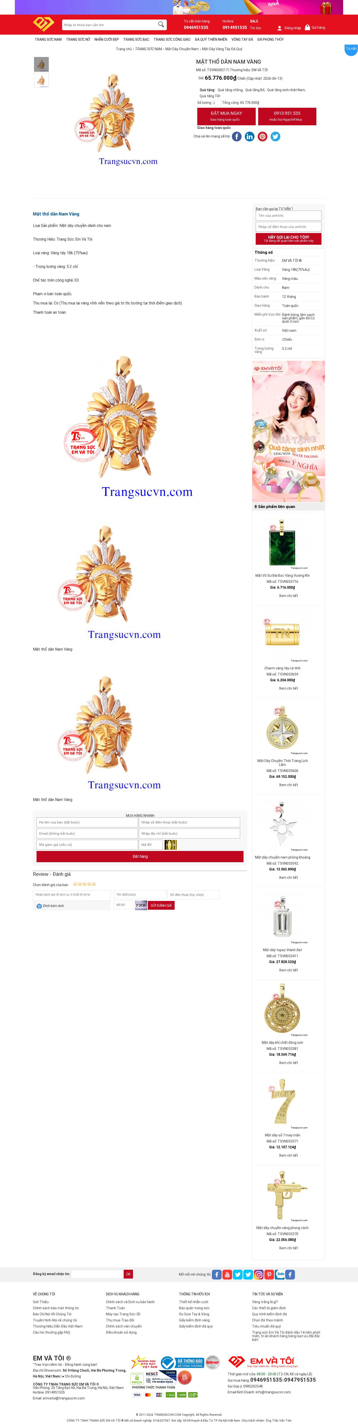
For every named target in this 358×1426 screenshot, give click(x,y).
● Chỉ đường (71, 1376)
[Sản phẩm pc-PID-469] (288, 432)
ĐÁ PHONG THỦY (270, 39)
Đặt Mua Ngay (226, 116)
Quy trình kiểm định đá (269, 1314)
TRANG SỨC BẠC (136, 39)
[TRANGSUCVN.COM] (44, 30)
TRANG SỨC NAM (48, 39)
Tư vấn (351, 48)
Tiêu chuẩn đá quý (266, 1326)
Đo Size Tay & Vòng (194, 1314)
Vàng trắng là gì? (265, 1302)
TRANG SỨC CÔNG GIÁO (172, 39)
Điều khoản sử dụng (121, 1332)
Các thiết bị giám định (269, 1308)
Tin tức (255, 28)
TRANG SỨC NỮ (78, 39)
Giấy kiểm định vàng (194, 1320)
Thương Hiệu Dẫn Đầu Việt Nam (58, 1326)
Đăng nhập (292, 28)
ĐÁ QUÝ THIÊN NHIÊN (211, 39)
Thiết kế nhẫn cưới (193, 1302)
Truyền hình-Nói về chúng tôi (55, 1320)
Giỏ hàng (316, 28)
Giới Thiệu (41, 1302)
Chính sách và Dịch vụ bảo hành (130, 1302)
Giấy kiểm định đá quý (196, 1326)
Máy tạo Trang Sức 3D (123, 1314)
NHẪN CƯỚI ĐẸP (106, 39)
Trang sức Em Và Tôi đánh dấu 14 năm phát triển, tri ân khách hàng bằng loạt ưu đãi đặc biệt (286, 1336)
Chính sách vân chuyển (124, 1326)
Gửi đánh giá (161, 906)
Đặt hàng (140, 856)
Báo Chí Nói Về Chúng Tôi (52, 1314)
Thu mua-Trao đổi (120, 1320)
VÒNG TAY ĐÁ (242, 39)
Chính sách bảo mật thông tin (56, 1308)
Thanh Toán (115, 1308)
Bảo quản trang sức (194, 1308)
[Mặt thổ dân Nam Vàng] (41, 64)
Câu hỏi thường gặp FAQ (51, 1332)
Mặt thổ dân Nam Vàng (56, 213)
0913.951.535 (285, 116)
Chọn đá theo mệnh (267, 1320)
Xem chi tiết (288, 596)
